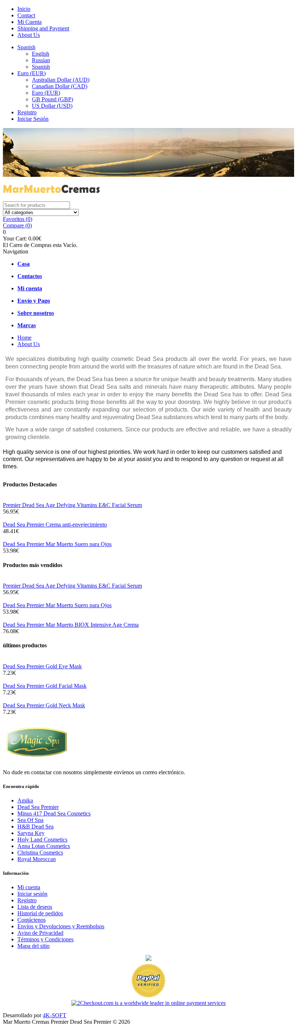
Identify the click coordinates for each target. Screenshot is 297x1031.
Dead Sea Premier (38, 807)
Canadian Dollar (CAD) (59, 86)
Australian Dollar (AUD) (60, 80)
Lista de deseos (34, 907)
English (40, 54)
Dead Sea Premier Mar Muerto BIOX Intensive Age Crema (71, 625)
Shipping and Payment (43, 28)
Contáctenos (31, 920)
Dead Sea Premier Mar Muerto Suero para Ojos (57, 544)
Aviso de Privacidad (40, 933)
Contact (26, 15)
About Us (28, 35)
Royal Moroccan (36, 859)
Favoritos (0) (17, 219)
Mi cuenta (28, 887)
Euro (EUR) (31, 73)
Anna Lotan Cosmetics (43, 846)
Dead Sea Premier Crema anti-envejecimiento (55, 524)
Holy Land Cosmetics (42, 839)
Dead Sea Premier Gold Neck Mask (44, 705)
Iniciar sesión (32, 894)
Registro (27, 112)
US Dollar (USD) (52, 106)
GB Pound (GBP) (52, 99)
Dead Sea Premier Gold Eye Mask (42, 666)
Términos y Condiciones (45, 939)
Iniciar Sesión (33, 119)
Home (24, 338)
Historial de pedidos (40, 913)
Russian (41, 60)
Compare (17, 225)
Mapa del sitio (33, 946)
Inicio (23, 9)
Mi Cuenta (29, 22)
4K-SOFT (54, 1015)
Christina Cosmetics (40, 852)
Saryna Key (31, 833)
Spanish (26, 47)
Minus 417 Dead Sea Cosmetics (54, 813)
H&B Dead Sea (35, 826)
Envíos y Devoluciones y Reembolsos (60, 926)
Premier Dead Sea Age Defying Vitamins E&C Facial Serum (72, 505)
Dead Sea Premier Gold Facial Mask (45, 686)
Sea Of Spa (30, 820)
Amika (25, 800)
